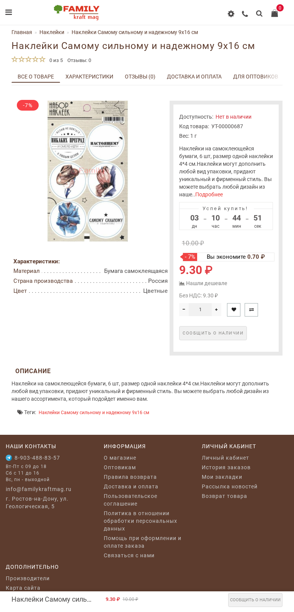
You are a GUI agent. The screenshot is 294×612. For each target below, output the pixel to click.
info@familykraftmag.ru (39, 489)
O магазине (120, 458)
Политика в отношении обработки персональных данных (140, 521)
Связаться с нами (129, 555)
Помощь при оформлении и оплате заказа (142, 542)
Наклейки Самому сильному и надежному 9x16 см (94, 412)
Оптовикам (120, 467)
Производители (28, 578)
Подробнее (209, 194)
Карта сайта (23, 588)
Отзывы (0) (140, 76)
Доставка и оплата (194, 76)
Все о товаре (36, 76)
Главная (21, 32)
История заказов (226, 467)
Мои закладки (222, 477)
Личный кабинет (225, 458)
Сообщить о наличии (255, 599)
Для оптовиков (255, 76)
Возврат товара (224, 496)
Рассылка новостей (230, 486)
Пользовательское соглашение (130, 500)
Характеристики (89, 76)
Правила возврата (130, 477)
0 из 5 (55, 60)
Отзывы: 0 (79, 60)
